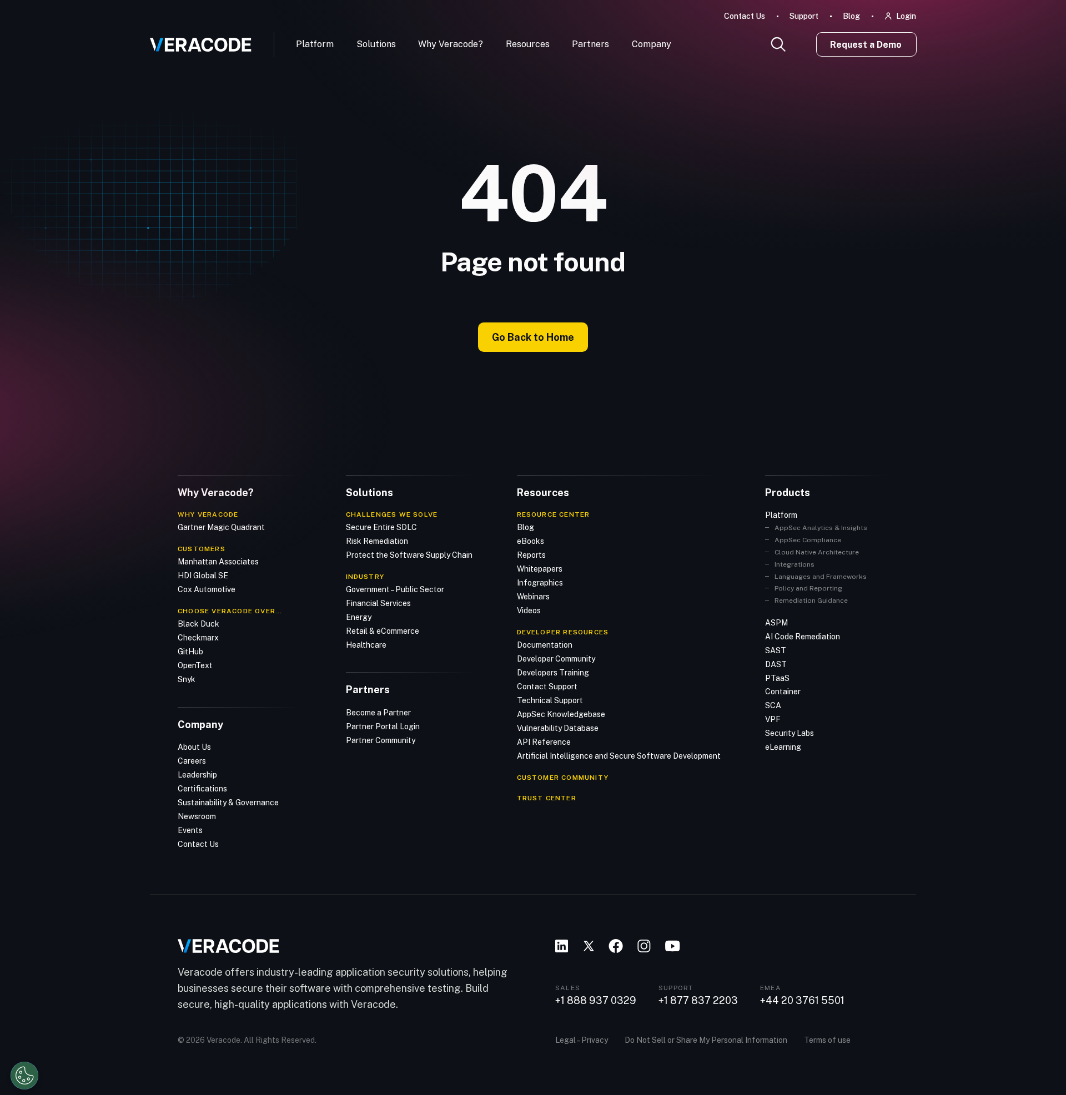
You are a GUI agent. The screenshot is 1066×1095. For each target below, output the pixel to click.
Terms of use (827, 1040)
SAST (775, 650)
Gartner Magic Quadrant (221, 527)
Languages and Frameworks (821, 577)
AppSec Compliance (808, 540)
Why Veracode (208, 514)
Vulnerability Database (558, 728)
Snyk (186, 679)
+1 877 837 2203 (698, 1001)
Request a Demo (866, 44)
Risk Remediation (377, 541)
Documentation (544, 644)
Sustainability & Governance (228, 802)
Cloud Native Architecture (817, 552)
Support (804, 16)
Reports (531, 555)
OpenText (195, 665)
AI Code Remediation (802, 636)
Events (190, 830)
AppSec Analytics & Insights (821, 528)
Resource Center (553, 514)
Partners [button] (590, 44)
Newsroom (197, 816)
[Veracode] (196, 40)
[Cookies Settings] (24, 1075)
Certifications (202, 788)
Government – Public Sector (395, 589)
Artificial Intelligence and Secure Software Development (619, 755)
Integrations (794, 564)
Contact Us (744, 16)
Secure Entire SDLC (381, 527)
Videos (529, 610)
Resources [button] (528, 44)
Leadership (197, 774)
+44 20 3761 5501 (802, 1001)
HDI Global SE (203, 575)
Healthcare (366, 644)
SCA (773, 705)
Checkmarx (198, 637)
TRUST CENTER (546, 798)
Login (906, 16)
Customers (201, 549)
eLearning (783, 747)
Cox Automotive (206, 589)
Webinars (533, 596)
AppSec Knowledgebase (561, 714)
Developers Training (553, 672)
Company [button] (651, 44)
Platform (315, 44)
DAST (776, 664)
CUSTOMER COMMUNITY (563, 777)
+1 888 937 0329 (595, 1001)
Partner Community (380, 740)
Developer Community (556, 658)
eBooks (530, 541)
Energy (358, 617)
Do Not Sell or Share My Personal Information (706, 1040)
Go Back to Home (533, 337)
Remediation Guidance (811, 600)
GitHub (190, 651)
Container (783, 691)
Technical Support (550, 700)
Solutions (376, 44)
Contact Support (547, 686)
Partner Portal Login (383, 726)
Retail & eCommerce (382, 631)
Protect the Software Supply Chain (409, 555)
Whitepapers (539, 568)
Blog (851, 16)
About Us (194, 747)
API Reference (544, 742)
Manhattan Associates (218, 561)
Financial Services (378, 603)
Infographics (540, 582)
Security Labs (789, 733)
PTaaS (777, 678)
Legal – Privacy (581, 1040)
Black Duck (198, 623)
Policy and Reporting (808, 588)
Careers (192, 760)
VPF (773, 719)
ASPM (776, 622)
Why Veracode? (450, 44)
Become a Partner (378, 712)
